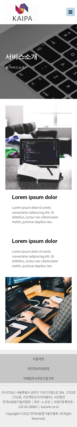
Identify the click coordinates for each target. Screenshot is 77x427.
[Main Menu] (70, 12)
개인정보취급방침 (38, 368)
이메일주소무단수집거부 (38, 378)
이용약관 (38, 359)
